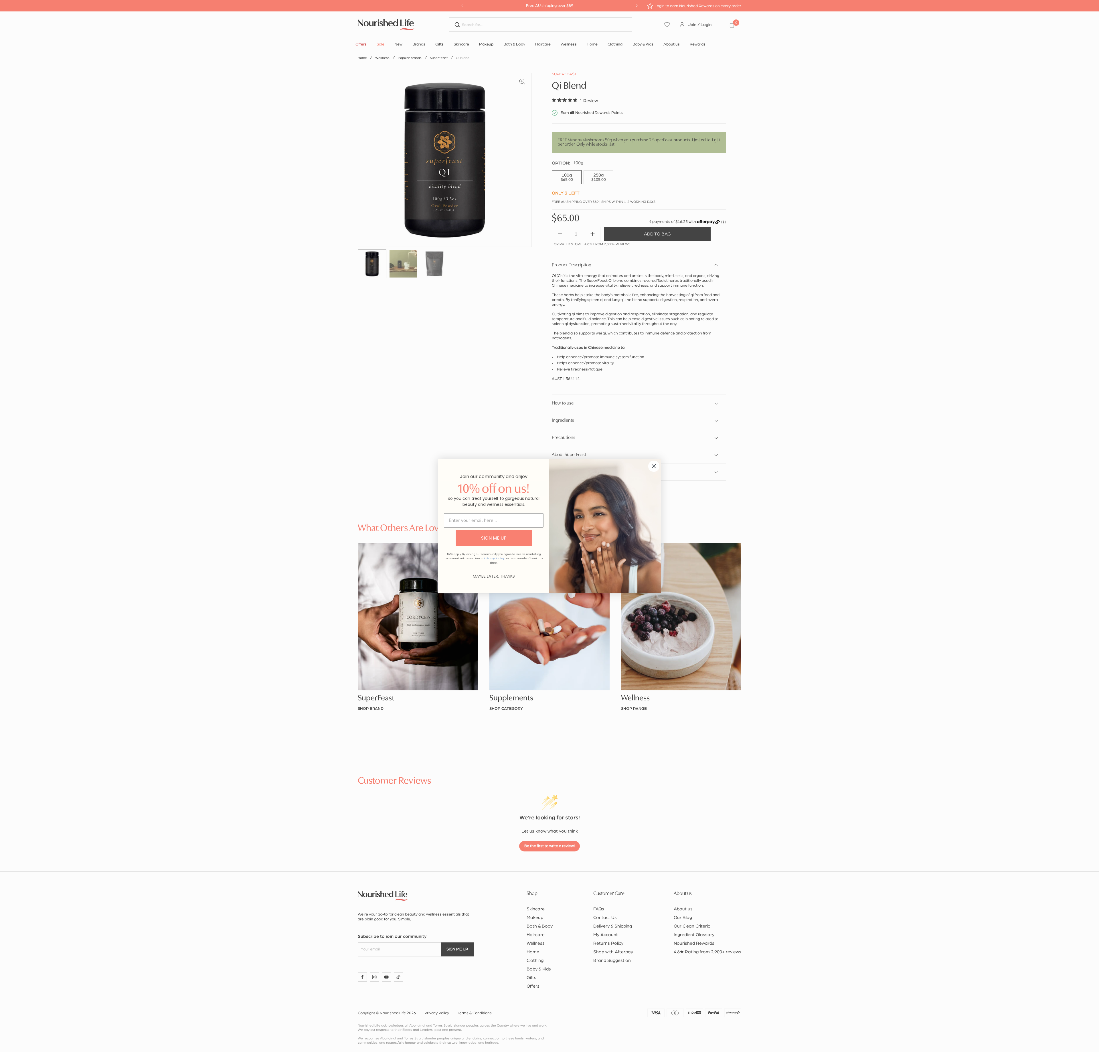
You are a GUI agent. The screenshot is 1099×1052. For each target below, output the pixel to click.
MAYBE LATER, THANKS (494, 576)
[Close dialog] (654, 466)
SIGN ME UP (494, 538)
